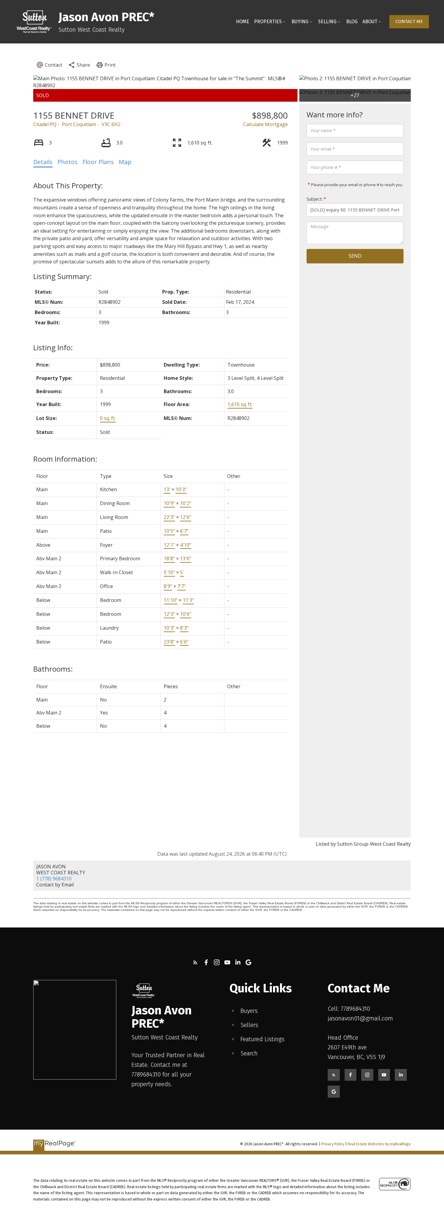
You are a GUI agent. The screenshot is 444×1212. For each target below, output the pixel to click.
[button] (409, 21)
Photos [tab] (67, 162)
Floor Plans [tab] (98, 162)
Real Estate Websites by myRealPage (379, 1144)
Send (355, 256)
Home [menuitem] (242, 21)
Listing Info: (53, 347)
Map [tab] (125, 162)
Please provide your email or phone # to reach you (356, 184)
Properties (268, 21)
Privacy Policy (332, 1144)
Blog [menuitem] (352, 21)
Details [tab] (43, 162)
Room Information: (65, 459)
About (369, 21)
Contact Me (409, 21)
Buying (299, 21)
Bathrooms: (53, 669)
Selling (327, 21)
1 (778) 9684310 (54, 878)
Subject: (315, 199)
